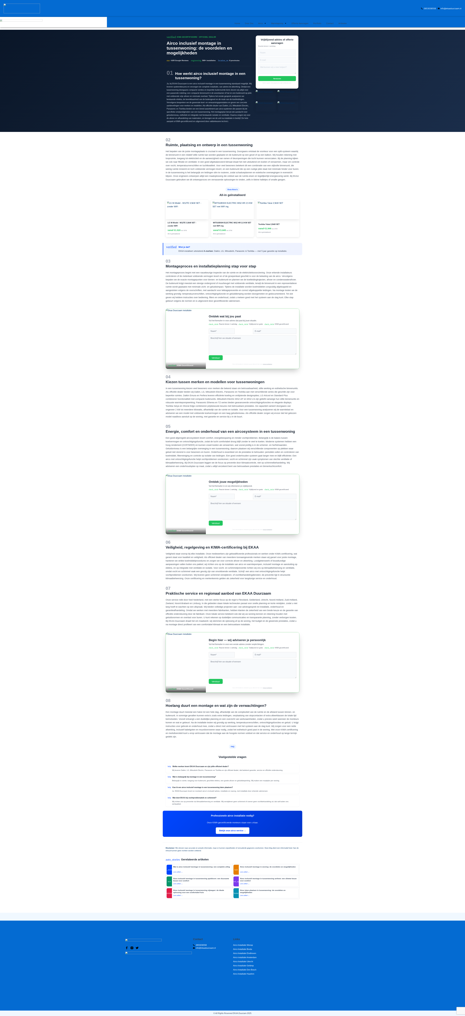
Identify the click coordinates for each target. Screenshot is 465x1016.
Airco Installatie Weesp (243, 945)
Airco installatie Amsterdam (244, 957)
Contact (330, 23)
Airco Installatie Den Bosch (244, 970)
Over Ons (249, 23)
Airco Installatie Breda (242, 949)
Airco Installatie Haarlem (243, 974)
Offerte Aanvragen (299, 23)
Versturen (277, 79)
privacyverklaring (267, 364)
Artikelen (342, 23)
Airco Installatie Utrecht (243, 962)
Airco (260, 23)
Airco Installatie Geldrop (243, 966)
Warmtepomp (277, 23)
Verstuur (216, 358)
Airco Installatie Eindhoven (244, 953)
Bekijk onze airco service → (232, 830)
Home (237, 23)
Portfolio (317, 23)
